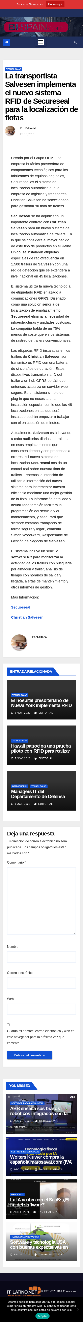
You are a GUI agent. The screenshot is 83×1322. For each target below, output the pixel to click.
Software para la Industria (27, 1103)
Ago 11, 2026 (22, 1169)
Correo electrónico (20, 972)
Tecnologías (13, 69)
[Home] (6, 42)
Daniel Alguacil (50, 1169)
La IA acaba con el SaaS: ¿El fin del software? (39, 1202)
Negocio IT (17, 1194)
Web (10, 999)
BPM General (19, 786)
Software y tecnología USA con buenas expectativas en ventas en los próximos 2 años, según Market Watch (39, 1249)
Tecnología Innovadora (25, 1237)
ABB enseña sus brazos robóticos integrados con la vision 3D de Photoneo (38, 1113)
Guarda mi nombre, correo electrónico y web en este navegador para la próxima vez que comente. (41, 1037)
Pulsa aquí (55, 4)
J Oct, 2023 (22, 804)
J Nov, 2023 (22, 712)
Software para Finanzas (25, 1152)
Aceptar (42, 1316)
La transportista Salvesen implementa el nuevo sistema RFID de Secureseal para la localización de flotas (41, 97)
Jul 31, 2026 (22, 1254)
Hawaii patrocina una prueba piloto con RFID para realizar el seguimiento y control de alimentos (41, 753)
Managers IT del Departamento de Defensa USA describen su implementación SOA (38, 799)
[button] (75, 42)
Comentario (16, 862)
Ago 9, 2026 (21, 1212)
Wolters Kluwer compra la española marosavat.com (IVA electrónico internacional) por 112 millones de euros (41, 1164)
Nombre (13, 946)
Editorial (30, 128)
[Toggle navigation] (40, 42)
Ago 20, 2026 (22, 1121)
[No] (78, 1309)
